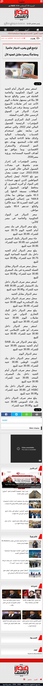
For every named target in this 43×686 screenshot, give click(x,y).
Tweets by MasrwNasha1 (35, 654)
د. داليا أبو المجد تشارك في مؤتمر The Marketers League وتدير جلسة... (15, 542)
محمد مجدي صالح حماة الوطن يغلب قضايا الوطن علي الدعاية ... (11, 622)
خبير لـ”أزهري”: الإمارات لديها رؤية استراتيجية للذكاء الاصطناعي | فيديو (16, 552)
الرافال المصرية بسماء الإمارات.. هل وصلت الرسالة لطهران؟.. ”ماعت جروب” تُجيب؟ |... (15, 562)
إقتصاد (32, 38)
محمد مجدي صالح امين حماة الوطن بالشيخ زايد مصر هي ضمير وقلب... (11, 602)
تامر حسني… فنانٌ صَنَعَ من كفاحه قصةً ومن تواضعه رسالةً (32, 601)
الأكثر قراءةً (33, 536)
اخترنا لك (34, 586)
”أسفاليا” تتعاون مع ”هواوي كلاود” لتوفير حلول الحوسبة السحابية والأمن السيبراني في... (15, 571)
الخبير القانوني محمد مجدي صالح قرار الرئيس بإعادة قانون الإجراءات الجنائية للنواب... (31, 623)
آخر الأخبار (33, 468)
